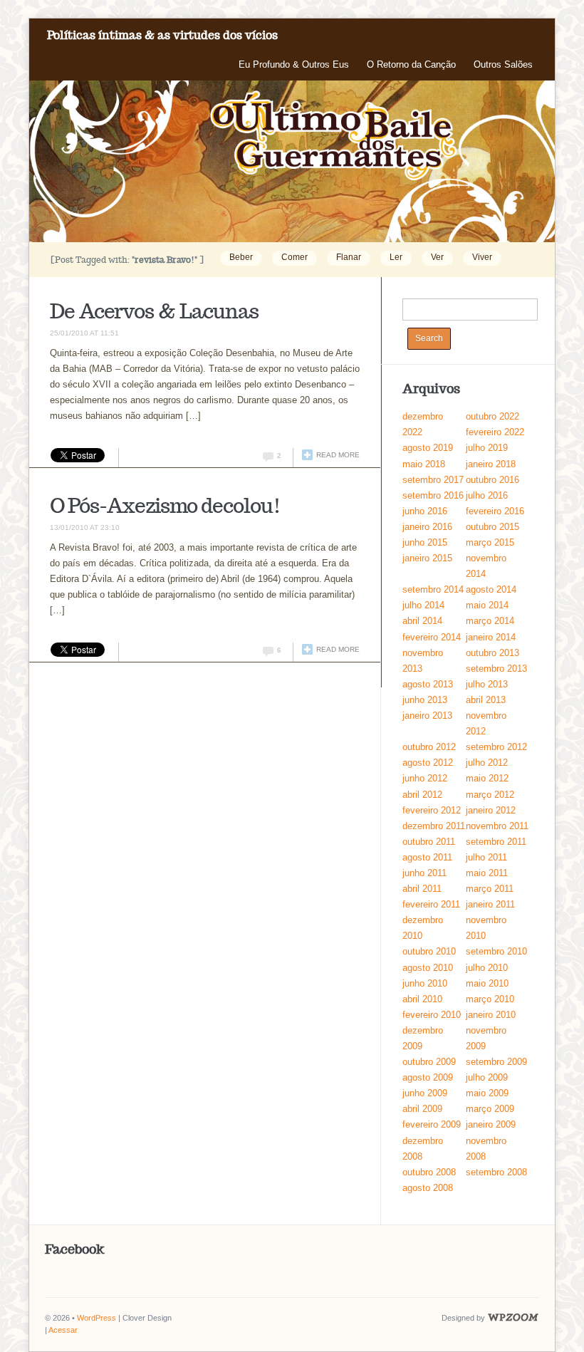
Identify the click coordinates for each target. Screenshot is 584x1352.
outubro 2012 (429, 747)
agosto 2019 (427, 447)
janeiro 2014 (491, 637)
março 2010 (490, 999)
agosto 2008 (427, 1187)
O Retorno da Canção (411, 64)
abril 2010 (422, 999)
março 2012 (490, 794)
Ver (437, 257)
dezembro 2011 (433, 826)
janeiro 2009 (491, 1124)
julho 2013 (487, 684)
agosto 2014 (491, 589)
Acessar (63, 1330)
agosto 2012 (427, 762)
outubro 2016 (492, 479)
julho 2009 (487, 1077)
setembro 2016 (433, 495)
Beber (241, 257)
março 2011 (489, 888)
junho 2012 (424, 778)
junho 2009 (424, 1093)
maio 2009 (487, 1093)
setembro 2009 (496, 1061)
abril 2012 (422, 794)
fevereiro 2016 (495, 511)
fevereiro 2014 (431, 637)
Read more (338, 455)
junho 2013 (424, 700)
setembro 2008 (496, 1172)
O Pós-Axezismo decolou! (165, 505)
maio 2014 (487, 605)
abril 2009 (422, 1108)
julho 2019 (487, 447)
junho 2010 (424, 983)
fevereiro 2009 (431, 1124)
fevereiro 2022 (495, 432)
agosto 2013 (427, 684)
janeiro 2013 (427, 715)
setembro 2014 (433, 589)
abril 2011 (422, 888)
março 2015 (490, 542)
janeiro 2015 (427, 558)
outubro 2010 (429, 951)
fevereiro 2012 (431, 810)
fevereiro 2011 (431, 904)
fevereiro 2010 (431, 1014)
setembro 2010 (496, 951)
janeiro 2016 (427, 526)
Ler (396, 257)
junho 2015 (424, 542)
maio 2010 (487, 983)
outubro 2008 (429, 1172)
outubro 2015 (492, 526)
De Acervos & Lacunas (154, 311)
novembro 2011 (497, 826)
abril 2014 (422, 620)
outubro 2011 (428, 841)
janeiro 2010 (491, 1014)
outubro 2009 (429, 1061)
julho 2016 (487, 495)
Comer (294, 257)
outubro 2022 (492, 416)
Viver (482, 257)
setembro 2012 (496, 747)
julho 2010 (487, 967)
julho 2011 (486, 857)
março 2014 (490, 620)
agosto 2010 (427, 967)
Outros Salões (503, 64)
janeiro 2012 (491, 810)
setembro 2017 (433, 479)
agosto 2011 (427, 857)
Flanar (348, 257)
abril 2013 (486, 700)
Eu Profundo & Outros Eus (294, 64)
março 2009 (490, 1108)
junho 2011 (424, 873)
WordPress (96, 1318)
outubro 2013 (492, 653)
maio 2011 (487, 873)
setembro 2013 (496, 668)
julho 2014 (423, 605)
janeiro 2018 (491, 464)
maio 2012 (487, 778)
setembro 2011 (496, 841)
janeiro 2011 (490, 904)
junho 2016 (424, 511)
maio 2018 (423, 464)
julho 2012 (487, 762)
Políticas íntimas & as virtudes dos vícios (162, 35)
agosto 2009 (427, 1077)
